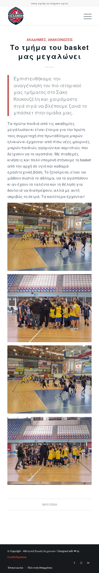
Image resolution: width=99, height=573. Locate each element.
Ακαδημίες (36, 39)
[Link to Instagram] (81, 562)
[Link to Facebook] (74, 562)
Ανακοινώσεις (60, 39)
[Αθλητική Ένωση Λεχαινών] (41, 16)
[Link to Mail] (88, 562)
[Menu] (85, 16)
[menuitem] (85, 16)
